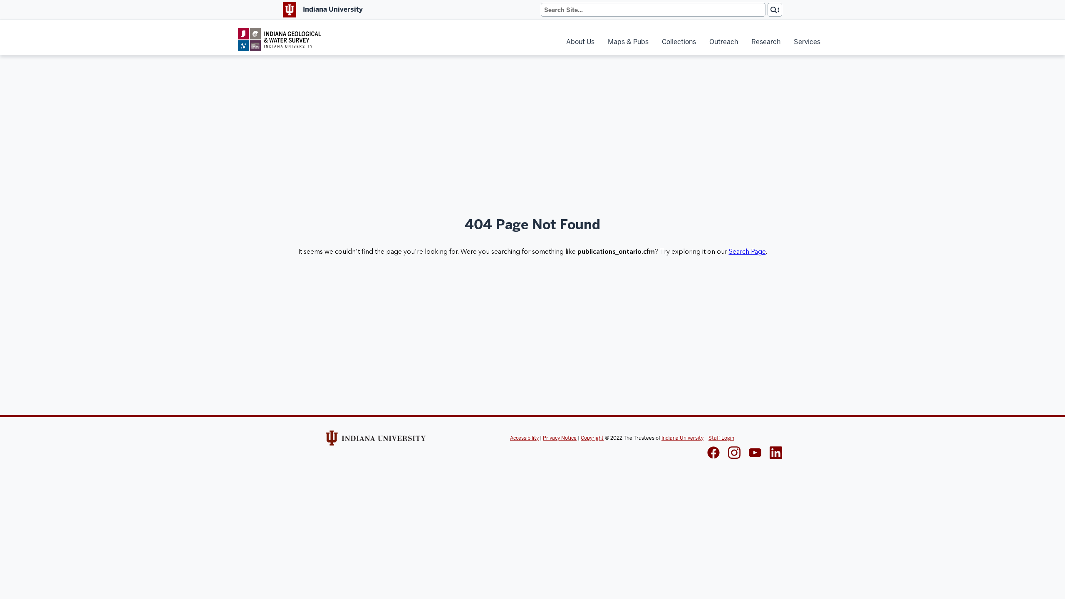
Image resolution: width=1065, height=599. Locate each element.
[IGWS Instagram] (734, 454)
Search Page (747, 251)
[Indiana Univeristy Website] (376, 441)
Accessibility (524, 438)
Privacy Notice (560, 438)
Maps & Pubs (628, 41)
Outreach (723, 41)
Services (807, 41)
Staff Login (721, 438)
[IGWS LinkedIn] (755, 453)
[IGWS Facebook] (713, 453)
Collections (679, 41)
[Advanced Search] (775, 10)
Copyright (592, 438)
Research (765, 41)
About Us (580, 41)
